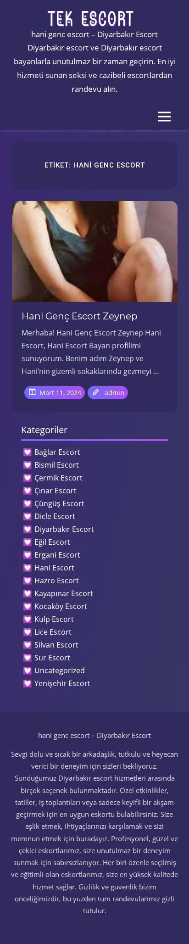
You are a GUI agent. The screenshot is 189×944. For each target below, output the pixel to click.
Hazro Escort (56, 580)
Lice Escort (53, 632)
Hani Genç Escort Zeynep (80, 316)
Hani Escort (54, 568)
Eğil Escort (52, 542)
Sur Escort (52, 658)
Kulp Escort (54, 619)
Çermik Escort (58, 478)
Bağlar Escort (57, 452)
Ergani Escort (57, 555)
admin (114, 392)
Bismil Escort (56, 465)
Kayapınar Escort (63, 593)
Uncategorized (59, 670)
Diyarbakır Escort (64, 529)
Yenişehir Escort (62, 683)
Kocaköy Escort (60, 606)
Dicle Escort (54, 516)
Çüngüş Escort (59, 503)
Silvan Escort (56, 645)
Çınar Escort (55, 491)
